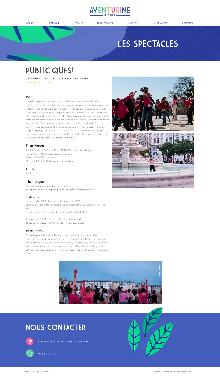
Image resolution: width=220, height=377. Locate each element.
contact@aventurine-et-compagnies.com (63, 341)
